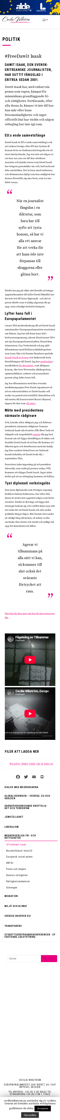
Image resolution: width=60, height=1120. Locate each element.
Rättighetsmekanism (18, 881)
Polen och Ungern (16, 869)
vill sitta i (31, 403)
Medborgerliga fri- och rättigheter (20, 836)
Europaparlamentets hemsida (27, 980)
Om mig (16, 1047)
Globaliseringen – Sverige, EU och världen (27, 797)
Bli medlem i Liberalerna (24, 992)
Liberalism (11, 827)
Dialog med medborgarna (21, 787)
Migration (11, 896)
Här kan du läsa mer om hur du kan (24, 613)
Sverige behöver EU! (17, 916)
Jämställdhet (14, 817)
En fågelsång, (26, 365)
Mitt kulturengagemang (24, 1041)
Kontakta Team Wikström (25, 1008)
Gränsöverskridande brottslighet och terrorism (25, 807)
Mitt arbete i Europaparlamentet (28, 1035)
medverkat (46, 361)
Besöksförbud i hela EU (19, 850)
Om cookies (30, 1114)
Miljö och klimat (15, 906)
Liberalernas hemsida (23, 986)
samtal (36, 434)
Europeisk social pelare (19, 856)
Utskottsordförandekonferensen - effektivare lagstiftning (30, 935)
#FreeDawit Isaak (16, 844)
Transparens (13, 926)
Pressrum (17, 1013)
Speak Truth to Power (17, 357)
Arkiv (15, 1019)
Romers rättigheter (17, 875)
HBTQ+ (10, 863)
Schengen (11, 887)
